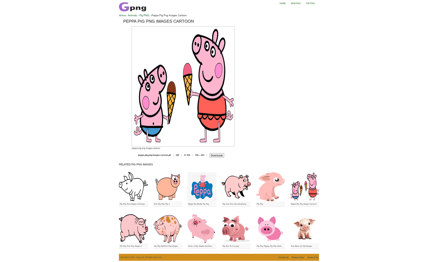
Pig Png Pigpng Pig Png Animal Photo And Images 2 (278, 246)
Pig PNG (144, 15)
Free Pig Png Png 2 (162, 203)
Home (283, 3)
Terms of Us (312, 257)
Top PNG (310, 3)
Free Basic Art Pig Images (301, 246)
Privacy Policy (298, 257)
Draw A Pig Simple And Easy (200, 246)
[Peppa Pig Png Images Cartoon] (183, 86)
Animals (132, 15)
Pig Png (260, 203)
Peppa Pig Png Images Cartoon (304, 203)
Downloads (217, 155)
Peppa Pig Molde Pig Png (198, 203)
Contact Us (283, 257)
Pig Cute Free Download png (234, 203)
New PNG (296, 3)
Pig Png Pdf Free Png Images (166, 246)
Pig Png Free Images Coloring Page (134, 203)
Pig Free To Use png (230, 246)
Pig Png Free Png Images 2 (131, 246)
